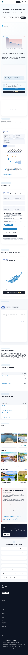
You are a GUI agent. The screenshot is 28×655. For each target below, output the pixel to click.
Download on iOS (5, 592)
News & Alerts (4, 623)
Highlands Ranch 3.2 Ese (6, 417)
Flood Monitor (4, 626)
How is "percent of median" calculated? (10, 569)
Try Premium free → (10, 78)
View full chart (14, 88)
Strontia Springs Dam (5, 412)
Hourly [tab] (3, 307)
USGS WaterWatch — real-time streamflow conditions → (12, 516)
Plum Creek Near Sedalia (6, 375)
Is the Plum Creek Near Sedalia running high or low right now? (13, 553)
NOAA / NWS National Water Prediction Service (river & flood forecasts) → (12, 514)
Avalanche (3, 603)
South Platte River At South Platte (7, 388)
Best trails (5, 648)
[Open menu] (25, 2)
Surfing (3, 617)
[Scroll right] (26, 438)
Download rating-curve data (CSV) (13, 292)
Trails (2, 616)
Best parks (5, 644)
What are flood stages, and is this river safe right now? (13, 573)
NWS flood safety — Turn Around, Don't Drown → (10, 519)
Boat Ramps (3, 613)
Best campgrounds (15, 642)
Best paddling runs (7, 646)
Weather (3, 627)
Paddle (3, 609)
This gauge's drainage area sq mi (13, 221)
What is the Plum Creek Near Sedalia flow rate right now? (13, 548)
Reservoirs (3, 600)
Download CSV (14, 91)
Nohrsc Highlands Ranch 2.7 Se (7, 410)
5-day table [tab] (8, 307)
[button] (14, 435)
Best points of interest (17, 646)
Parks (2, 614)
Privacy (3, 636)
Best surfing (11, 648)
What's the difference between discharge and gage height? (13, 565)
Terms (2, 635)
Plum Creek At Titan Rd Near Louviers (7, 381)
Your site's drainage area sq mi (13, 218)
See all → (25, 450)
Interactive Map (4, 622)
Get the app (6, 534)
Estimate (8, 224)
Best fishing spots (13, 644)
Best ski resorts (6, 642)
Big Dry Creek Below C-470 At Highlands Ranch (9, 385)
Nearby (22, 17)
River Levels (3, 601)
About (2, 632)
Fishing (3, 610)
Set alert (11, 17)
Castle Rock (4, 405)
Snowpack (3, 597)
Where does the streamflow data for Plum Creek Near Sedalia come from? (12, 557)
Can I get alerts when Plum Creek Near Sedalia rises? (12, 577)
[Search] (22, 2)
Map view (17, 17)
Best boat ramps (21, 644)
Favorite (4, 17)
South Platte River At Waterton (6, 383)
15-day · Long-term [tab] (15, 307)
